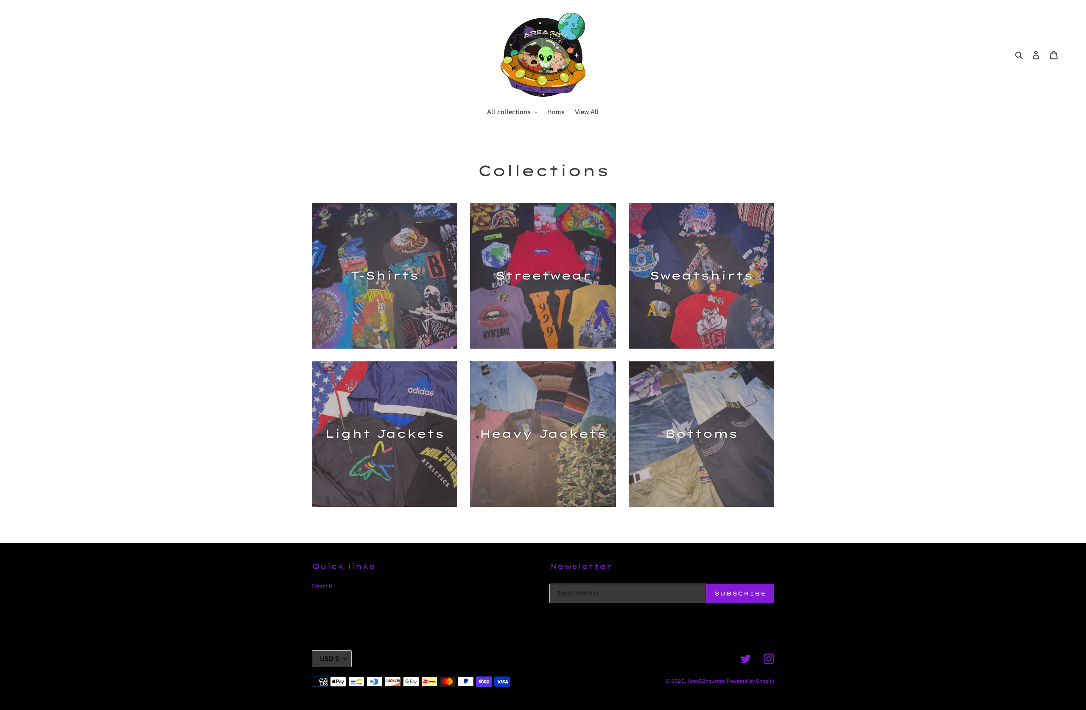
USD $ (329, 658)
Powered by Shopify (750, 681)
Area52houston (706, 681)
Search (322, 586)
